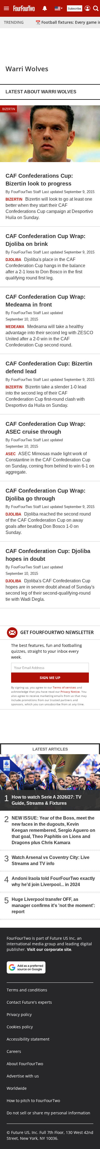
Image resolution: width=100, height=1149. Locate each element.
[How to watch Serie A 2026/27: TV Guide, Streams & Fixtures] (50, 782)
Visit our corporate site (49, 949)
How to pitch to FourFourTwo (33, 1100)
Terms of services (65, 687)
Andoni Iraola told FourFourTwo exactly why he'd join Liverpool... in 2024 (53, 881)
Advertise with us (23, 1076)
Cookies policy (20, 1026)
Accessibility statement (28, 1039)
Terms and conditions (27, 990)
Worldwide (17, 1088)
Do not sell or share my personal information (48, 1112)
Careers (14, 1051)
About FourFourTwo (25, 1063)
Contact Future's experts (29, 1002)
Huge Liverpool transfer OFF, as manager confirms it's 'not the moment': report (53, 905)
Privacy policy (19, 1014)
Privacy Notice (70, 692)
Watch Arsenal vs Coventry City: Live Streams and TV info (50, 860)
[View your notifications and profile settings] (44, 8)
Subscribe (74, 8)
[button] (6, 8)
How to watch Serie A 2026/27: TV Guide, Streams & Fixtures (46, 800)
